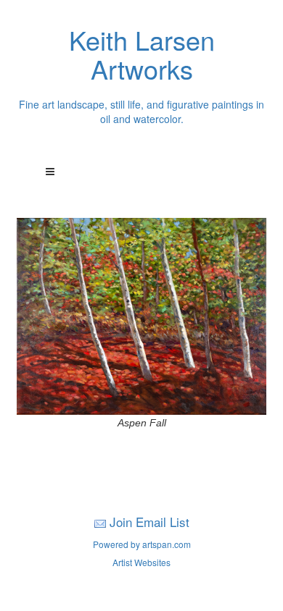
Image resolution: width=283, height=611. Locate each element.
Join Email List (149, 522)
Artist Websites (141, 562)
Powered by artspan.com (142, 544)
